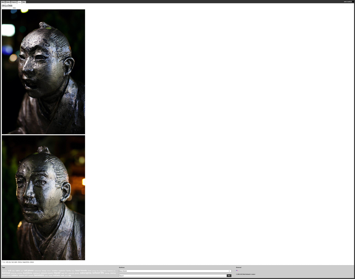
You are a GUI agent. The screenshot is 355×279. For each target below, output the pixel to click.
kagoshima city (111, 271)
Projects (14, 2)
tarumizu (39, 275)
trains (46, 275)
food (77, 270)
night (62, 273)
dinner (49, 271)
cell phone (29, 270)
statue (32, 262)
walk (62, 275)
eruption (55, 271)
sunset (30, 275)
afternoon (4, 271)
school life (98, 272)
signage (107, 273)
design (44, 271)
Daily (19, 2)
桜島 (70, 275)
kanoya (6, 273)
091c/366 (7, 5)
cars (18, 270)
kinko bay (13, 273)
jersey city (95, 271)
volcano (56, 275)
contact (253, 274)
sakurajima (85, 273)
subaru (14, 275)
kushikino (27, 273)
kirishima (19, 273)
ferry (73, 271)
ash (9, 270)
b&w (13, 271)
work (345, 1)
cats (22, 271)
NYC (66, 273)
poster (77, 273)
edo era (8, 262)
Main (3, 2)
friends (83, 270)
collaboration (37, 271)
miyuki (57, 273)
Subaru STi (23, 275)
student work (6, 275)
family (68, 271)
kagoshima (26, 262)
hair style (14, 262)
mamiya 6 (36, 273)
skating (113, 273)
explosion (62, 271)
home (89, 271)
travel (50, 275)
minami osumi (47, 273)
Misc (24, 2)
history (20, 262)
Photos (8, 2)
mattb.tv (349, 1)
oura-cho (71, 273)
